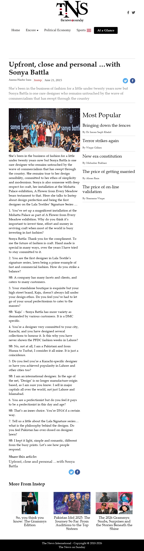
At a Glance (105, 30)
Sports (81, 30)
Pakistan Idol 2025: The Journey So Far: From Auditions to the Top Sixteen (72, 523)
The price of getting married (109, 171)
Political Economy (57, 30)
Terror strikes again (101, 140)
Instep (38, 80)
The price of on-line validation (101, 189)
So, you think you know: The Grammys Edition (29, 521)
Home (15, 30)
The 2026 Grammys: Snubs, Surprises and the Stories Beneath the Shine (114, 523)
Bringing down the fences (106, 125)
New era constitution (102, 156)
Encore (31, 30)
